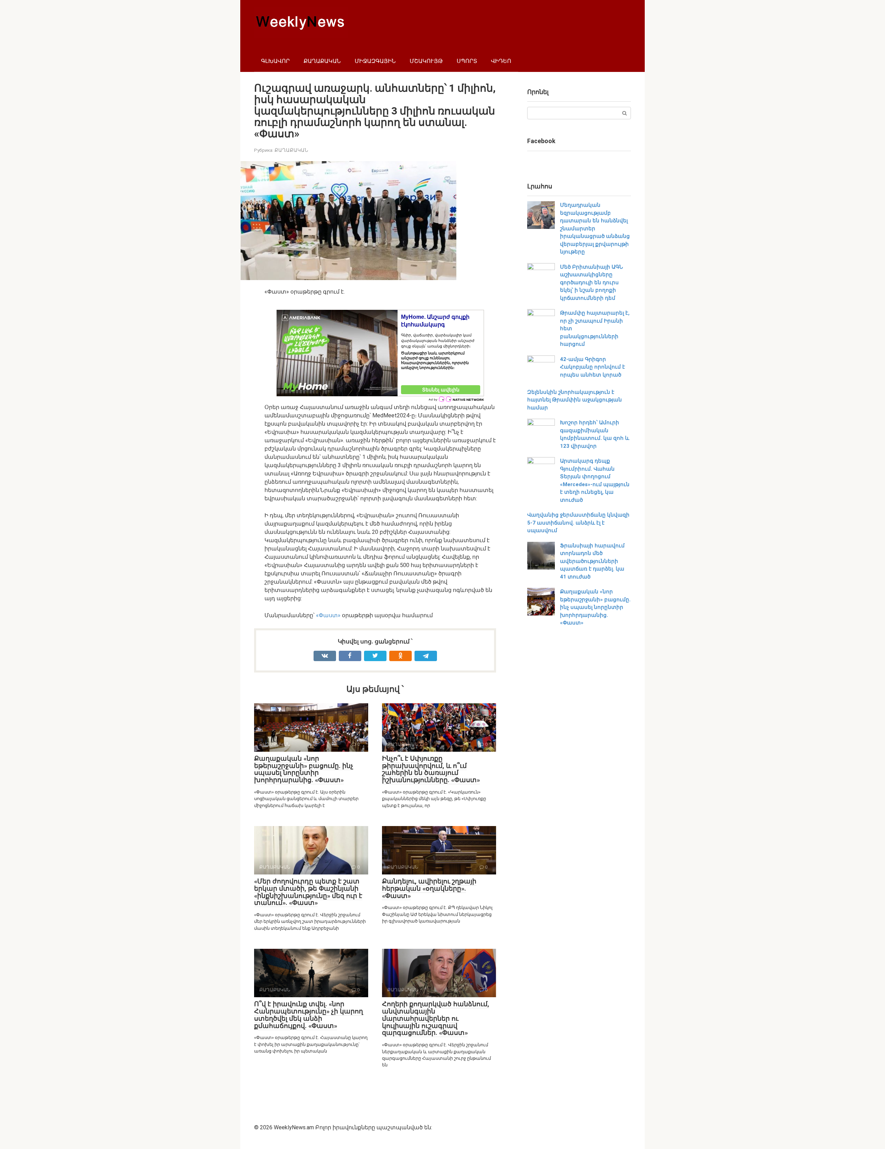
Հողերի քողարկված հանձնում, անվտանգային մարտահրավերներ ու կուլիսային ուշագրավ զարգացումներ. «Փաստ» (435, 1018)
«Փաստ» (328, 615)
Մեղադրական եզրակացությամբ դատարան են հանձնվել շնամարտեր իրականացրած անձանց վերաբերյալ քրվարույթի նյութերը (595, 228)
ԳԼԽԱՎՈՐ (275, 61)
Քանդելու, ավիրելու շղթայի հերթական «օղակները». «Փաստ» (429, 888)
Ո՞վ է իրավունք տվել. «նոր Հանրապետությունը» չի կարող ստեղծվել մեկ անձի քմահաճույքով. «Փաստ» (308, 1015)
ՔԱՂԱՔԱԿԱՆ (322, 61)
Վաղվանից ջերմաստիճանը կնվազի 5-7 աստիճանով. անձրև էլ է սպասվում (578, 523)
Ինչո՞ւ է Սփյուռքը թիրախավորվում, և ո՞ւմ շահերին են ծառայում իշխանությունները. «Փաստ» (431, 769)
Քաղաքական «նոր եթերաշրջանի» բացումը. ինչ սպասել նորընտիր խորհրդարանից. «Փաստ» (303, 769)
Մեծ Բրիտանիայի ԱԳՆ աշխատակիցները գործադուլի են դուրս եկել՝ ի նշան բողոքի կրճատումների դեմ (591, 282)
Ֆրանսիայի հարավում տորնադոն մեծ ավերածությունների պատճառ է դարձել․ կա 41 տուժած (592, 561)
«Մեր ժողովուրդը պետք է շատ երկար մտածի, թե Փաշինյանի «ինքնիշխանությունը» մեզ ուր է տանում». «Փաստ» (308, 892)
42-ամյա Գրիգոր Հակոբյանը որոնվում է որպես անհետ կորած (592, 367)
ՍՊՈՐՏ (467, 61)
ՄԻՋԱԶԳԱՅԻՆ (375, 61)
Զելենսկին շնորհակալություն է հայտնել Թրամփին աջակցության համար (574, 400)
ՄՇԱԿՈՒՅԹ (426, 61)
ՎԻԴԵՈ (501, 61)
